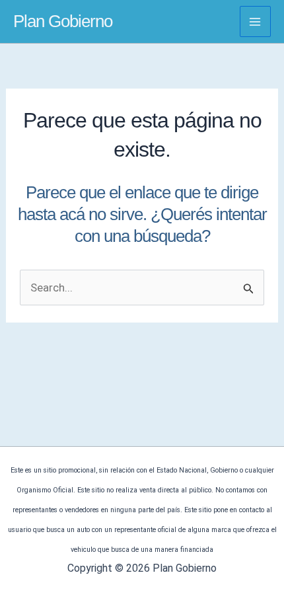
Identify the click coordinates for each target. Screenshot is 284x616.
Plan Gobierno (62, 21)
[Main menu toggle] (255, 22)
